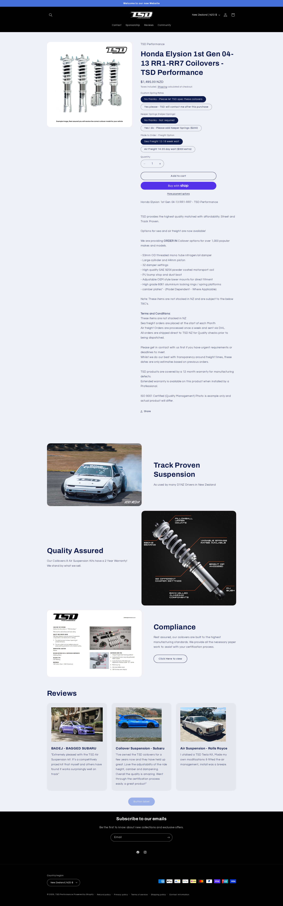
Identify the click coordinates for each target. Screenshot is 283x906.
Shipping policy (158, 894)
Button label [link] (141, 801)
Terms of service (139, 894)
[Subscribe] (168, 837)
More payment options (178, 194)
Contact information (179, 894)
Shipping (162, 87)
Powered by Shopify (84, 894)
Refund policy (104, 894)
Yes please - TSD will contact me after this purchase (176, 107)
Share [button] (147, 411)
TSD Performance (64, 894)
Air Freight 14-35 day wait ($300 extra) (168, 149)
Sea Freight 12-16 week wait (161, 141)
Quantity (145, 157)
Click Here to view (170, 658)
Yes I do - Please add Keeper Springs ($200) (171, 128)
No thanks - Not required (159, 120)
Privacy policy (121, 894)
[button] (51, 15)
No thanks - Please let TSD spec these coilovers (173, 99)
